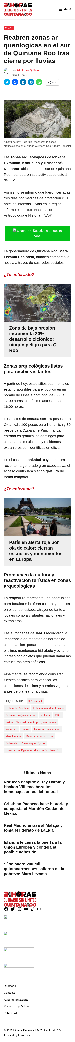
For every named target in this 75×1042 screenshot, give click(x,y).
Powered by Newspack (17, 1035)
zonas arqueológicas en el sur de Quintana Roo (33, 750)
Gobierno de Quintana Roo (21, 715)
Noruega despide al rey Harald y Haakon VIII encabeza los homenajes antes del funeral (34, 787)
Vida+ (9, 28)
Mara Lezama (13, 736)
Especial (66, 146)
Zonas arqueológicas (33, 743)
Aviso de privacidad (16, 999)
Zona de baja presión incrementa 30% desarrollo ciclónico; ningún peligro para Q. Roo (33, 339)
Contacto (9, 992)
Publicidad (10, 1013)
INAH (58, 715)
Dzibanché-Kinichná (17, 708)
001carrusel (35, 701)
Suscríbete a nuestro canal (47, 233)
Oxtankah (11, 743)
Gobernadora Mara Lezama (48, 708)
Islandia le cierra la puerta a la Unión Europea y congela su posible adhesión (33, 847)
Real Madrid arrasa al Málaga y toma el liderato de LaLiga (33, 827)
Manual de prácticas (16, 1006)
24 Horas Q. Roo (28, 70)
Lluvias (25, 729)
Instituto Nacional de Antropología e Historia (31, 722)
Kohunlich (11, 729)
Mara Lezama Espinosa (39, 736)
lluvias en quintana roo (47, 729)
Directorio (10, 985)
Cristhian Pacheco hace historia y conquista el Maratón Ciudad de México (36, 809)
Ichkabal (45, 715)
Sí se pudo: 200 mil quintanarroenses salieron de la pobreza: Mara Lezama (34, 869)
